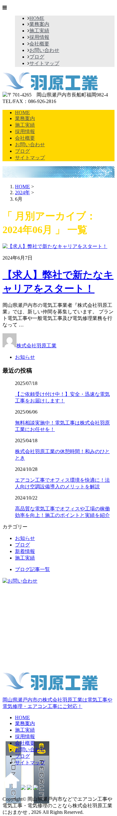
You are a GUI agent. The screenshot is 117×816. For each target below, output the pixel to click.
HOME (36, 18)
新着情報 (25, 551)
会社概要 (39, 43)
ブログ (36, 56)
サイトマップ (44, 63)
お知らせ (25, 357)
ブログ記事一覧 (32, 569)
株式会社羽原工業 (36, 345)
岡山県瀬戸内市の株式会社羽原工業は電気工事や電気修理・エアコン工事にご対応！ (57, 703)
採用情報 (39, 37)
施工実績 (39, 30)
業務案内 (39, 24)
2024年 (22, 192)
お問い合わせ (44, 50)
